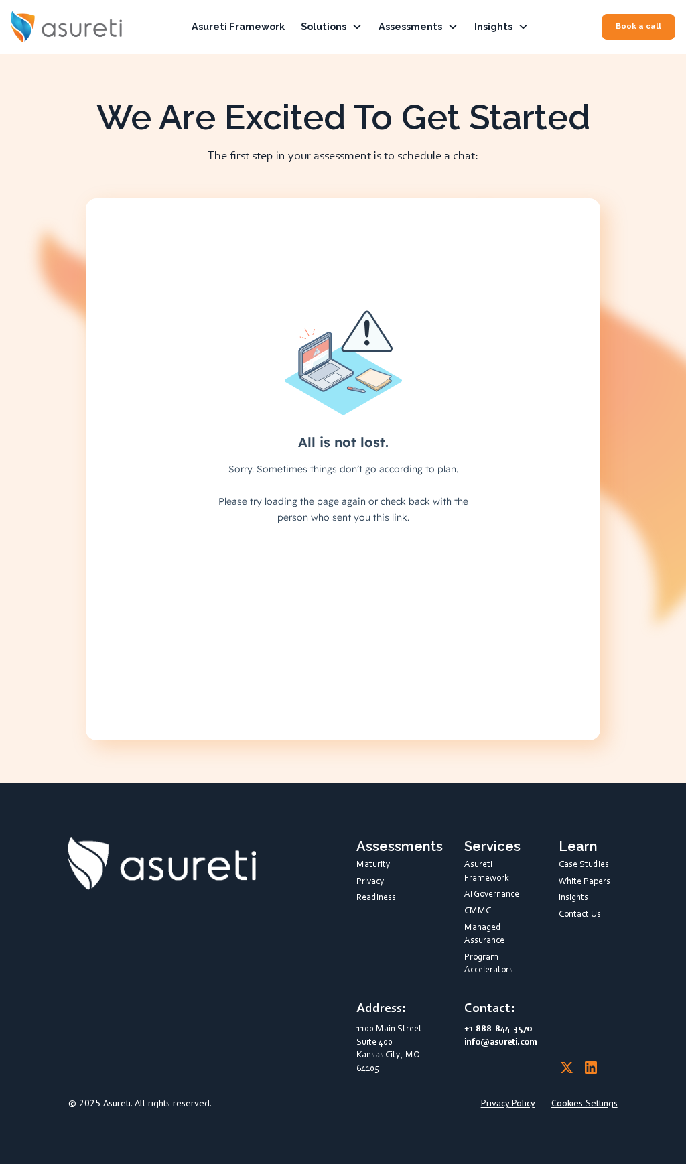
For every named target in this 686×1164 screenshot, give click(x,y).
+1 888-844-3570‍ (498, 1029)
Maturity (373, 865)
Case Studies (584, 865)
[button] (331, 27)
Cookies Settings (584, 1103)
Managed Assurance (484, 934)
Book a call (638, 26)
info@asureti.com (500, 1042)
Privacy (370, 882)
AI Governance (491, 894)
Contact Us (580, 914)
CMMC (477, 911)
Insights (573, 898)
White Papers (584, 882)
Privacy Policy (508, 1103)
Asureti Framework (238, 26)
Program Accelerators (488, 964)
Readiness (376, 898)
